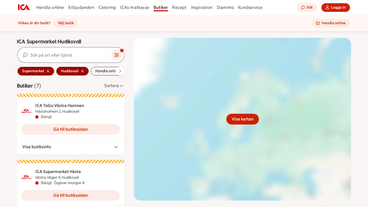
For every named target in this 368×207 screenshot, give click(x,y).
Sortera (111, 85)
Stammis (225, 7)
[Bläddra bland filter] (120, 71)
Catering (107, 7)
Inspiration (201, 7)
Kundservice (250, 7)
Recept (179, 7)
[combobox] (64, 55)
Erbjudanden (81, 7)
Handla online (50, 7)
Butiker (161, 7)
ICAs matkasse (134, 7)
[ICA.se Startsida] (24, 7)
